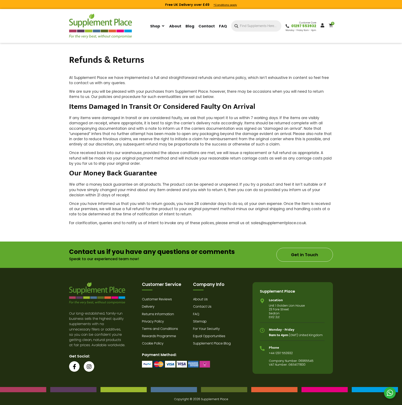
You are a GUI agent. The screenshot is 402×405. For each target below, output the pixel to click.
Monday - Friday (281, 330)
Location (276, 300)
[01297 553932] (287, 26)
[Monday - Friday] (262, 330)
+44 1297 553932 (281, 353)
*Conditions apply (225, 5)
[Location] (262, 300)
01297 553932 (303, 25)
